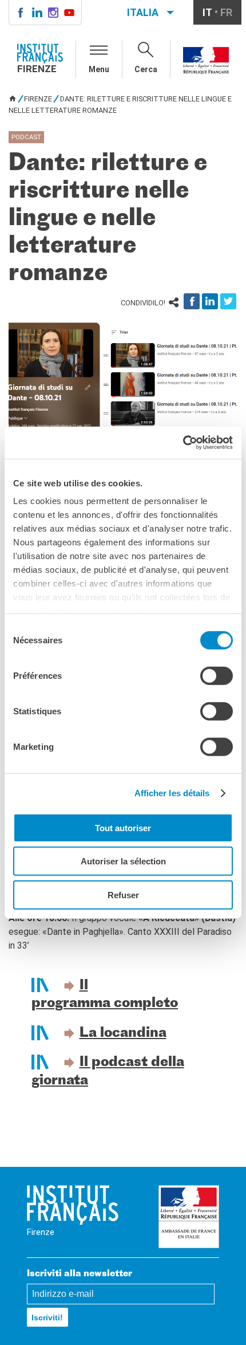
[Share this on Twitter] (228, 301)
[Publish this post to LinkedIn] (210, 301)
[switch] (216, 675)
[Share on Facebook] (192, 301)
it (207, 12)
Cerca (145, 69)
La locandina (123, 1033)
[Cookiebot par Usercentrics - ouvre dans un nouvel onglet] (183, 442)
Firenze (38, 99)
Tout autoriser (123, 827)
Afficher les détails (172, 793)
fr (226, 12)
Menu (99, 69)
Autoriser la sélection (123, 861)
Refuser (123, 894)
